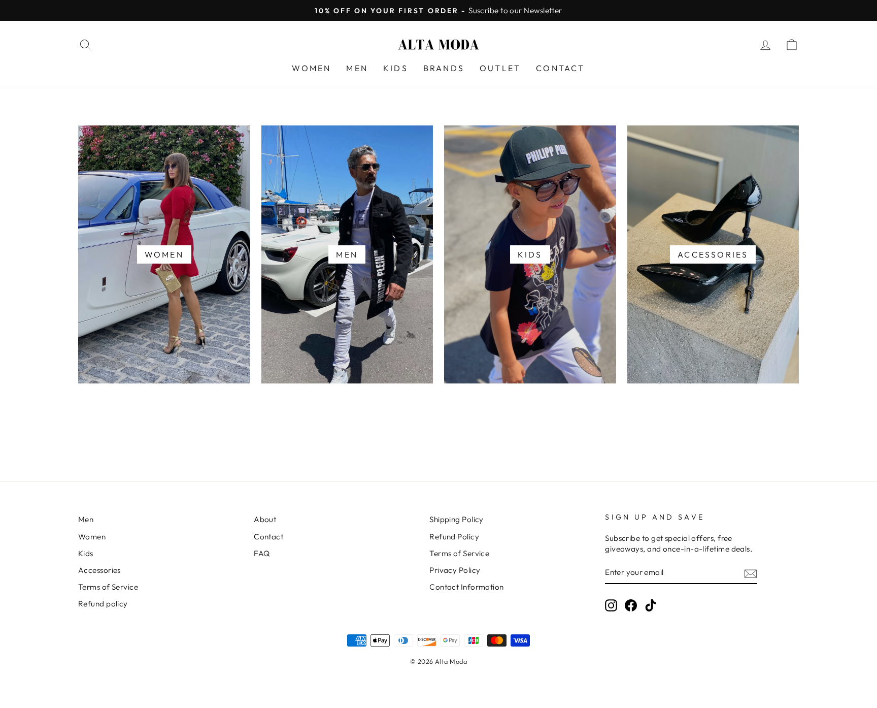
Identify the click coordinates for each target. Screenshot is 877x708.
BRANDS (443, 68)
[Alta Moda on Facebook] (631, 605)
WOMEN (311, 68)
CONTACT (560, 68)
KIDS (395, 68)
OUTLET (500, 68)
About (265, 519)
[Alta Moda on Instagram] (611, 605)
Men (85, 519)
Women (92, 536)
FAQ (261, 553)
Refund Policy (454, 536)
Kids (85, 553)
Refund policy (103, 603)
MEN (357, 68)
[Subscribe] (750, 573)
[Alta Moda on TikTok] (651, 605)
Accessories (99, 570)
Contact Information (466, 587)
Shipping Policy (456, 519)
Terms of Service (108, 587)
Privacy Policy (454, 570)
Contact (268, 536)
